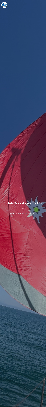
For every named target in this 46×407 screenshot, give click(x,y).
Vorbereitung (23, 200)
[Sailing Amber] (4, 4)
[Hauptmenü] (44, 4)
